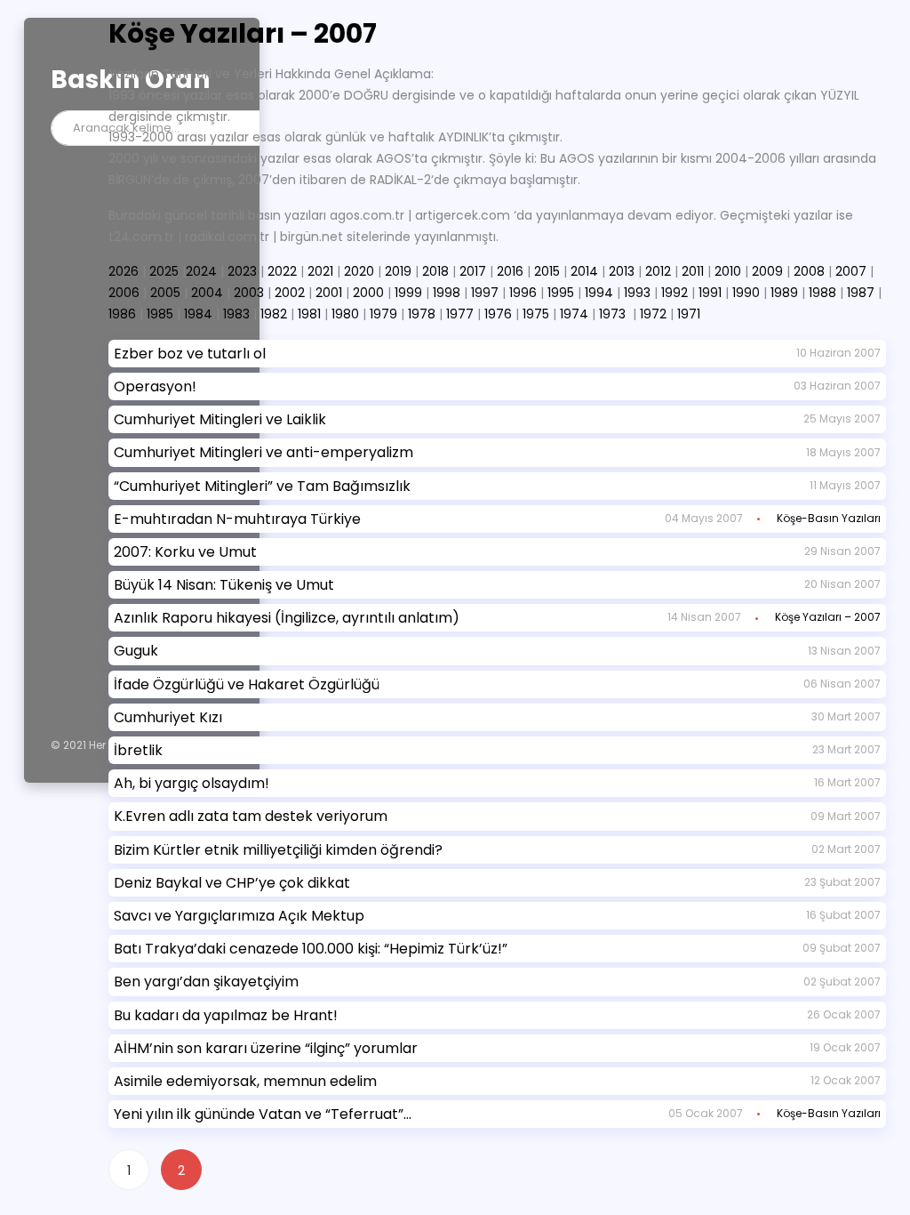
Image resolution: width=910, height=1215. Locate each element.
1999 (408, 293)
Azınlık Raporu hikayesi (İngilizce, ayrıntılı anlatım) (286, 618)
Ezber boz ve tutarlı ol (190, 353)
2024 (201, 271)
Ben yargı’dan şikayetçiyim (206, 981)
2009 (767, 271)
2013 (622, 271)
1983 (236, 314)
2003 (249, 293)
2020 (359, 271)
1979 (383, 314)
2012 (658, 271)
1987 (860, 293)
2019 (398, 271)
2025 (164, 271)
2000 (368, 293)
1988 (822, 293)
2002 (290, 293)
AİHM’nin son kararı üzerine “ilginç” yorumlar (266, 1048)
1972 (653, 314)
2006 (124, 293)
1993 (637, 293)
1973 (612, 314)
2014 (584, 271)
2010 (727, 271)
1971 (688, 314)
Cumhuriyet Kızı (168, 717)
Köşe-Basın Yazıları (829, 518)
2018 (435, 271)
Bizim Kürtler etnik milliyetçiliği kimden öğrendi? (278, 850)
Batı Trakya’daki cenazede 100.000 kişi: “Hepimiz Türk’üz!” (310, 948)
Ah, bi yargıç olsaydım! (191, 783)
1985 (160, 314)
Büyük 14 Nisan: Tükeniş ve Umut (224, 585)
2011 (693, 271)
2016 (510, 271)
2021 (320, 271)
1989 (784, 293)
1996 (523, 293)
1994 (599, 293)
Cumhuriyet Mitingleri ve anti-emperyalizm (263, 452)
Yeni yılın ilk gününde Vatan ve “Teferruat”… (262, 1114)
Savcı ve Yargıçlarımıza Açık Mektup (239, 915)
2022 (282, 271)
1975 (536, 314)
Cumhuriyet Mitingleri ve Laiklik (220, 419)
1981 (309, 314)
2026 (123, 271)
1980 (345, 314)
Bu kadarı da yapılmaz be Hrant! (226, 1015)
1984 (198, 314)
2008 (809, 271)
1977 (460, 314)
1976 (498, 314)
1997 (485, 293)
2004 (207, 293)
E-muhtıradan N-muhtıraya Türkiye (237, 519)
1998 (446, 293)
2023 (242, 271)
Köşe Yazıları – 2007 (828, 616)
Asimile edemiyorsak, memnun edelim (245, 1081)
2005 (165, 293)
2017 (472, 271)
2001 (328, 293)
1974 (574, 314)
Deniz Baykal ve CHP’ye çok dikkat (232, 883)
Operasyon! (155, 386)
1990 (746, 293)
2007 (850, 271)
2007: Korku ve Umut (185, 552)
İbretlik (138, 750)
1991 (710, 293)
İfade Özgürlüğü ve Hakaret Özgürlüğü (246, 684)
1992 (674, 293)
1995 (560, 293)
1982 (273, 314)
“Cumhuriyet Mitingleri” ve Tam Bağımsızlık (262, 486)
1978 (421, 314)
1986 (122, 314)
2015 (547, 271)
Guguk (136, 650)
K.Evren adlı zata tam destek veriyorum (250, 816)
